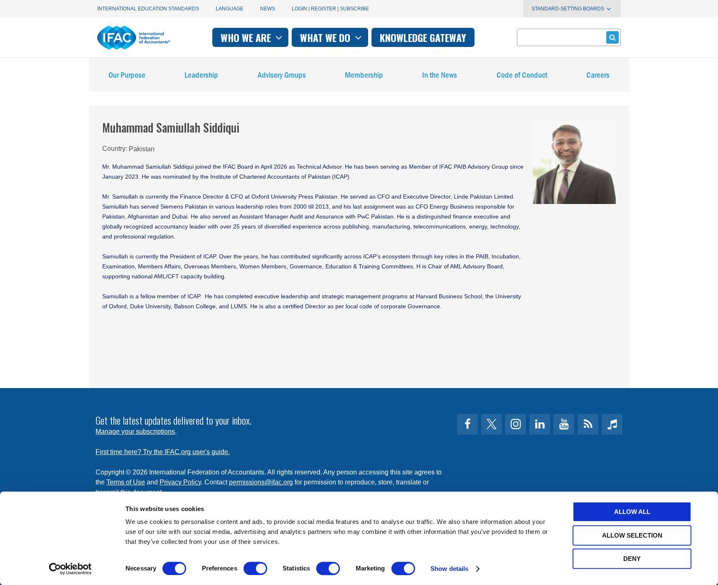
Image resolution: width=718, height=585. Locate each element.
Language (229, 9)
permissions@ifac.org (261, 482)
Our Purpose (126, 74)
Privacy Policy (180, 482)
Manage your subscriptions (135, 431)
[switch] (255, 568)
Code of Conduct (522, 74)
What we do (326, 37)
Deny (632, 558)
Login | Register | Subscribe (330, 9)
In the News (439, 74)
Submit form (612, 37)
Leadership (201, 74)
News (267, 9)
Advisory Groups (282, 74)
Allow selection (632, 535)
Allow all (632, 511)
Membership (364, 74)
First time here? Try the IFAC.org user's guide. (163, 451)
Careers (598, 74)
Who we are (247, 37)
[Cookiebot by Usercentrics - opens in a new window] (70, 569)
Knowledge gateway (423, 37)
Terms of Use (125, 482)
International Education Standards (148, 9)
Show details (449, 568)
